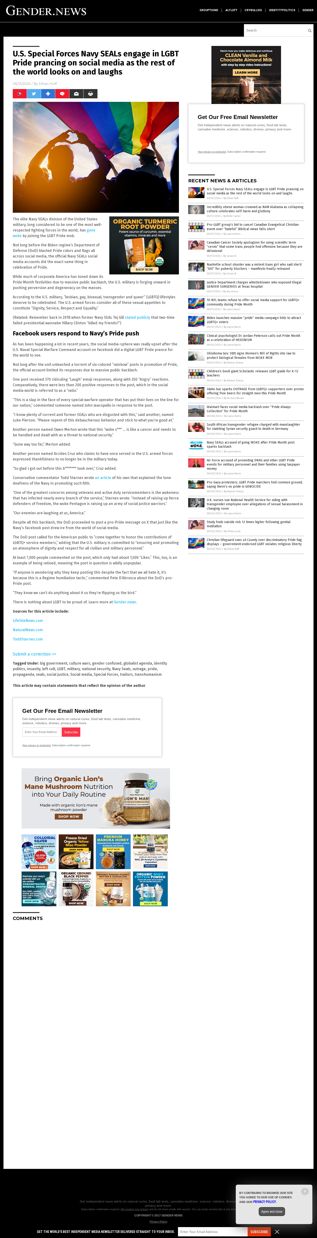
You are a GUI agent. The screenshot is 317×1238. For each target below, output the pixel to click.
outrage (139, 669)
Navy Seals (121, 669)
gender (308, 10)
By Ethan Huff (230, 198)
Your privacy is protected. (36, 745)
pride (152, 669)
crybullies (253, 10)
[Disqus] (96, 983)
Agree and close (271, 1211)
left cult (48, 669)
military (73, 669)
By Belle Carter (232, 216)
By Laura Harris (231, 233)
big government (53, 663)
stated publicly (137, 317)
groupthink (209, 10)
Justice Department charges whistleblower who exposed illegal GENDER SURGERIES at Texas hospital (254, 284)
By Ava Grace (230, 291)
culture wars (79, 663)
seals (40, 674)
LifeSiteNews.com (28, 620)
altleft (231, 10)
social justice (57, 674)
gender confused (107, 663)
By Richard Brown (234, 398)
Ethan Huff (48, 84)
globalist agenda (137, 663)
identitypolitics (282, 10)
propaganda (23, 674)
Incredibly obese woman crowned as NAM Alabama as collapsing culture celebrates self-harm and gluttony (255, 209)
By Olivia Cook (232, 531)
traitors (126, 674)
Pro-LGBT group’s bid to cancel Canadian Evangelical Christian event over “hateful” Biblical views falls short (253, 227)
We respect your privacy (135, 1209)
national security (96, 669)
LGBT (61, 669)
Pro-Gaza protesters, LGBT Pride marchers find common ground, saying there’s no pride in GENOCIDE (255, 484)
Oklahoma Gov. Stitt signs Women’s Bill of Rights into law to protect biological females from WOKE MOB (251, 355)
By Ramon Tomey (233, 362)
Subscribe (259, 1232)
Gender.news (125, 602)
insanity (33, 669)
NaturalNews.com (28, 630)
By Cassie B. (230, 255)
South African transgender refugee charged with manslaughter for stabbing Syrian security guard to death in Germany (253, 427)
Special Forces (106, 674)
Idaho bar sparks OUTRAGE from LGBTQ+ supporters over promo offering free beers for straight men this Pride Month (255, 391)
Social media (81, 674)
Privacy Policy (158, 1221)
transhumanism (148, 674)
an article (103, 478)
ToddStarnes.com (28, 639)
